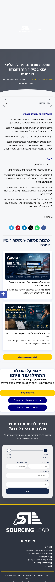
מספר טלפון (44, 471)
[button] (3, 294)
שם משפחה (22, 462)
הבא (27, 491)
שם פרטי (45, 462)
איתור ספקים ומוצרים (35, 79)
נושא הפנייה (9, 456)
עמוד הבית (48, 79)
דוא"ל (47, 480)
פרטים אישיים (45, 456)
